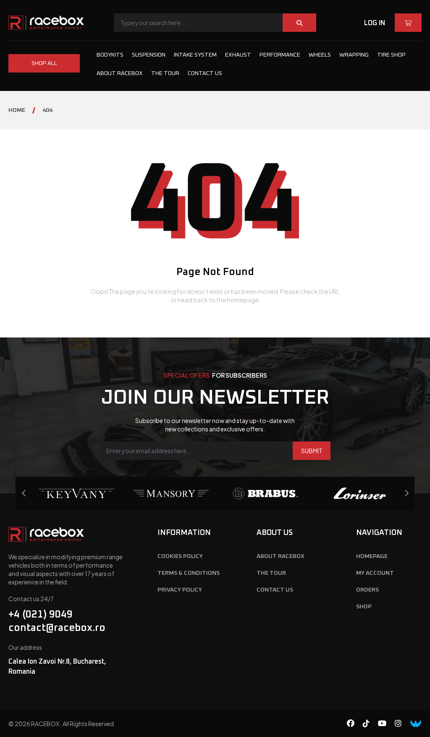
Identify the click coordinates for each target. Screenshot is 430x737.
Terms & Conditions (188, 573)
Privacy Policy (179, 590)
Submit (311, 450)
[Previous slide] (406, 493)
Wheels (320, 55)
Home (16, 110)
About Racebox (120, 73)
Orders (367, 590)
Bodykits (110, 55)
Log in (374, 23)
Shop (364, 607)
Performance (280, 55)
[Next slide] (24, 493)
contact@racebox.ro (56, 628)
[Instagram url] (402, 723)
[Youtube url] (386, 723)
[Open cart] (408, 22)
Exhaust (238, 55)
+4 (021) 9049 (40, 615)
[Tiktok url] (370, 723)
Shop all (44, 63)
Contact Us (205, 73)
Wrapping (354, 55)
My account (375, 573)
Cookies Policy (180, 556)
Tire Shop (391, 55)
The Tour (165, 73)
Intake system (195, 55)
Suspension (148, 55)
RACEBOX (45, 723)
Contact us (275, 590)
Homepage (372, 556)
